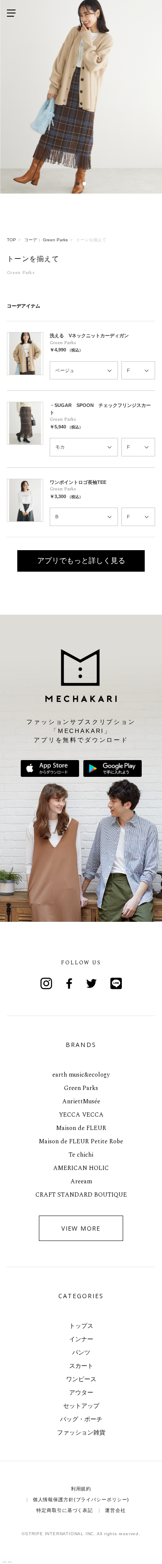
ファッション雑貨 (81, 1432)
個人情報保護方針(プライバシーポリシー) (81, 1499)
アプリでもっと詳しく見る (81, 561)
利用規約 (81, 1488)
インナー (81, 1339)
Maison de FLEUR (81, 1128)
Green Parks (81, 1088)
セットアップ (81, 1405)
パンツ (81, 1352)
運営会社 (115, 1510)
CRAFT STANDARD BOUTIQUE (81, 1194)
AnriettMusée (81, 1101)
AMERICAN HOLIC (81, 1168)
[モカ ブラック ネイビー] (84, 447)
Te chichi (81, 1154)
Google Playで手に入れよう (112, 768)
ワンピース (81, 1379)
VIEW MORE (81, 1228)
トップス (81, 1325)
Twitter (93, 983)
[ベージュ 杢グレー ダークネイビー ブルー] (84, 370)
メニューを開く (11, 13)
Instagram (46, 983)
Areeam (81, 1181)
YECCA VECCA (81, 1114)
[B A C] (84, 517)
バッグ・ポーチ (81, 1419)
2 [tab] (84, 183)
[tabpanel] (81, 97)
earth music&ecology (81, 1074)
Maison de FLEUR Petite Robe (81, 1141)
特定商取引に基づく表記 (64, 1510)
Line (116, 983)
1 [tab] (78, 183)
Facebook (69, 983)
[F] (138, 370)
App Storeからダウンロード (50, 768)
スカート (81, 1365)
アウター (81, 1392)
